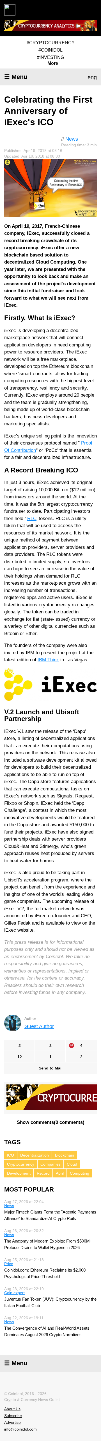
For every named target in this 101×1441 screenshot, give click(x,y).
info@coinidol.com (20, 1429)
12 (19, 1057)
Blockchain (64, 1155)
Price (8, 1263)
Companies (50, 1164)
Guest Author (39, 1026)
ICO (10, 1155)
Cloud (72, 1164)
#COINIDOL (50, 50)
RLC (31, 518)
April (60, 1173)
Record (43, 1173)
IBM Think (48, 659)
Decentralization (34, 1155)
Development (19, 1173)
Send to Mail (51, 1068)
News (71, 139)
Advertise (12, 1422)
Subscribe (13, 1415)
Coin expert (14, 1292)
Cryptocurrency (20, 1164)
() (50, 1122)
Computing (79, 1173)
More (52, 63)
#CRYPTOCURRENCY (51, 42)
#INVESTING (50, 57)
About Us (12, 1409)
